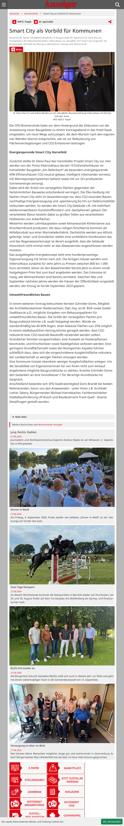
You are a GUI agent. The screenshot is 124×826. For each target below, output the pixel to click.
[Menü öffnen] (4, 4)
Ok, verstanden (112, 821)
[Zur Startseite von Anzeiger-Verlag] (60, 4)
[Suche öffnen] (118, 4)
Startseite (14, 13)
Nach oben (20, 416)
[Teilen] (110, 22)
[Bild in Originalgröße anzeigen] (62, 81)
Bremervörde (31, 13)
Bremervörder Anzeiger (50, 424)
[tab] (16, 49)
